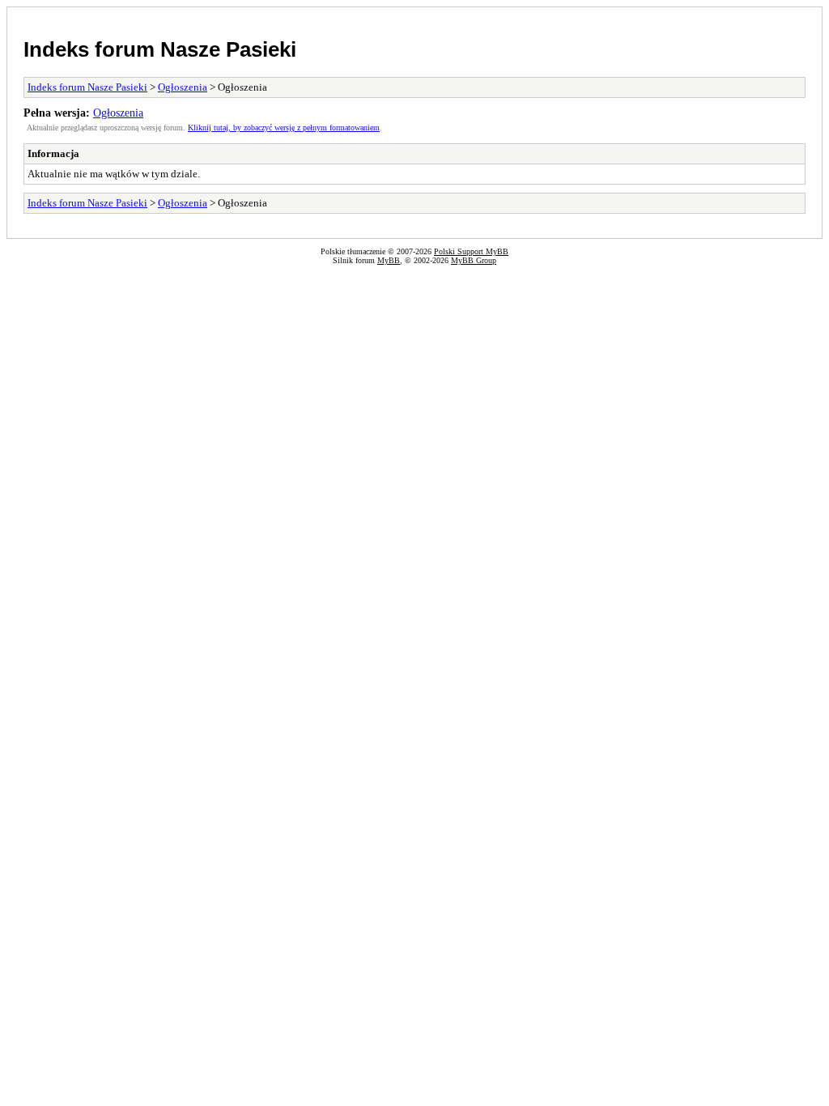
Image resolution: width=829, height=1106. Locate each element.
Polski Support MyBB (471, 251)
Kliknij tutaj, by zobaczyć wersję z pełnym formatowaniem (284, 127)
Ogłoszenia (182, 87)
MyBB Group (473, 260)
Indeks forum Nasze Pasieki (159, 49)
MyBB (388, 260)
